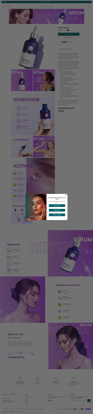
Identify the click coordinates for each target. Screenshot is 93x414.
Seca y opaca (57, 205)
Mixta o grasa (57, 210)
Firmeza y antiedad (57, 214)
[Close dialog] (66, 195)
